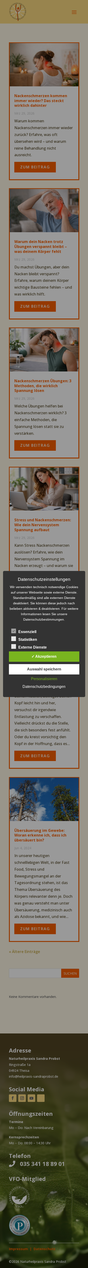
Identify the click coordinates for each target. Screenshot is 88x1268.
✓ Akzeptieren (44, 656)
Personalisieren (44, 679)
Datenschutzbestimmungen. (44, 619)
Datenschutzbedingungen (44, 687)
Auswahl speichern (44, 669)
